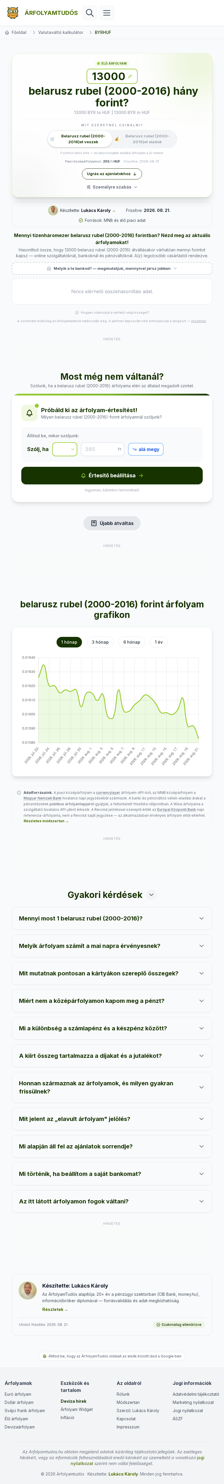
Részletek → (55, 1309)
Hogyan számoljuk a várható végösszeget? (115, 312)
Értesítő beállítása (112, 475)
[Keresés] (90, 13)
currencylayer (108, 792)
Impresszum (128, 1426)
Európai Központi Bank (176, 809)
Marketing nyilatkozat (193, 1402)
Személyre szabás (112, 186)
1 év (159, 642)
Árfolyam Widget (77, 1409)
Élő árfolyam (16, 1418)
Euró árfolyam (18, 1394)
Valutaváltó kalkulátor (60, 32)
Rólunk (123, 1394)
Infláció (67, 1417)
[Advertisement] (112, 351)
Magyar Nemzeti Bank (43, 798)
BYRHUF (103, 32)
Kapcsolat (126, 1418)
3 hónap (100, 642)
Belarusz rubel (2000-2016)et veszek (77, 139)
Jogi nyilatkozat (188, 1410)
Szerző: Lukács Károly (138, 1410)
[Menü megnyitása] (106, 13)
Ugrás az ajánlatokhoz (109, 173)
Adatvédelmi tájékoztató (196, 1394)
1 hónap (69, 642)
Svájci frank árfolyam (25, 1410)
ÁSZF (178, 1418)
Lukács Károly (96, 210)
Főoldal (19, 32)
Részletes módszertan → (46, 821)
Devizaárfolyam (20, 1426)
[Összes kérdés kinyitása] (151, 894)
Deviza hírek (73, 1401)
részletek (198, 321)
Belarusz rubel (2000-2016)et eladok (141, 139)
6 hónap (131, 642)
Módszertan (128, 1402)
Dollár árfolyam (19, 1402)
